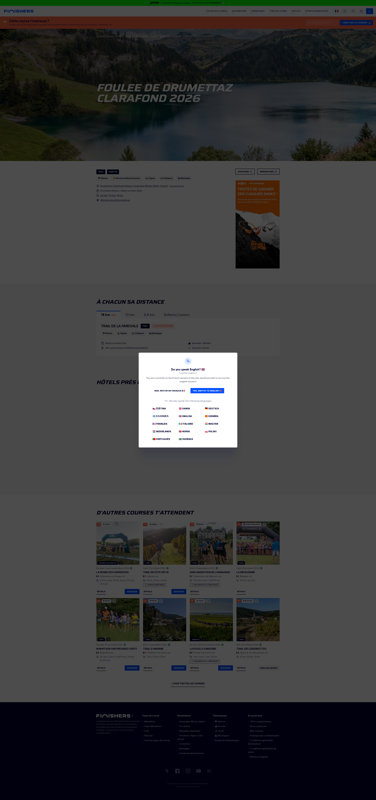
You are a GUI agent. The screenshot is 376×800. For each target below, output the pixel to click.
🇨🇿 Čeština (159, 408)
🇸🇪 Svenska (186, 439)
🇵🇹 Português (161, 439)
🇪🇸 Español (212, 416)
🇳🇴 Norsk (184, 431)
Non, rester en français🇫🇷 (169, 390)
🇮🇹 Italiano (186, 424)
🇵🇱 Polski (211, 431)
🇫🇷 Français (160, 424)
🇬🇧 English (185, 416)
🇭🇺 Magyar (211, 424)
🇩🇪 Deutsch (212, 408)
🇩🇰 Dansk (184, 408)
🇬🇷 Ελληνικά (161, 416)
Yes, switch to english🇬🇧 (207, 390)
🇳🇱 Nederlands (162, 431)
